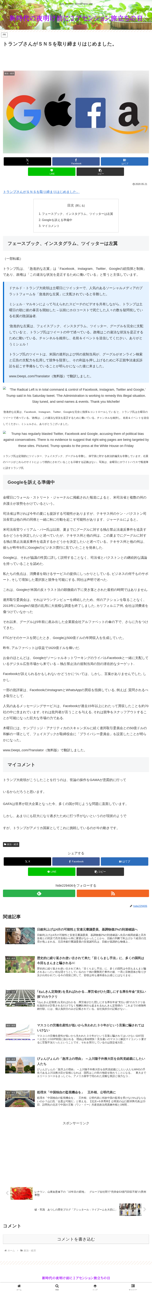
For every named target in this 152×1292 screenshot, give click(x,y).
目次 (70, 205)
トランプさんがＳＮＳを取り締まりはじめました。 (41, 192)
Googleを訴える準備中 (57, 220)
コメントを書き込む (76, 1239)
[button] (100, 171)
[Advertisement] (76, 58)
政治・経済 (12, 844)
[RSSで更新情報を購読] (113, 893)
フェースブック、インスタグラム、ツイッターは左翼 (77, 213)
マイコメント (51, 225)
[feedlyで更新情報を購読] (39, 893)
